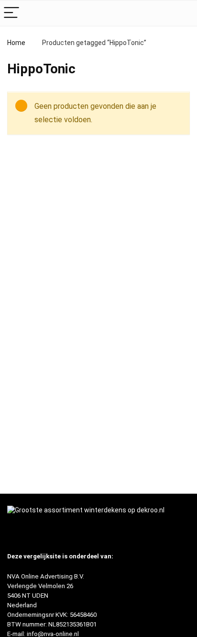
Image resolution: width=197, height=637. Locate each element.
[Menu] (11, 13)
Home (16, 42)
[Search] (182, 13)
